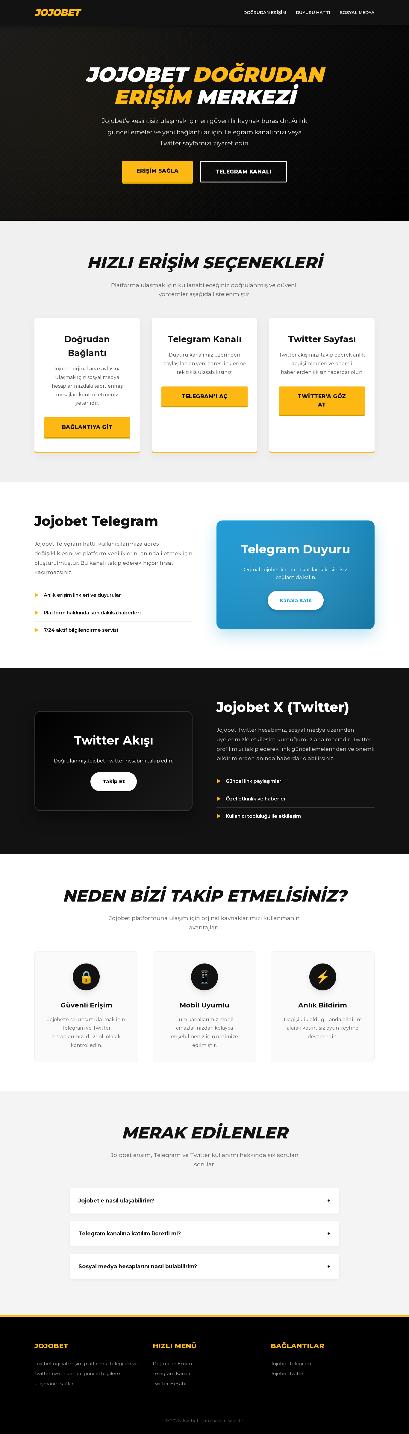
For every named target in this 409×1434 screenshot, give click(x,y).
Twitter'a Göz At (322, 400)
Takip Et (113, 781)
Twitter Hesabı (169, 1383)
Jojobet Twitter (288, 1373)
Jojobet (57, 12)
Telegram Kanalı (243, 171)
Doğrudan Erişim (264, 12)
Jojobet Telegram (291, 1363)
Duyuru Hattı (313, 12)
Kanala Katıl (296, 600)
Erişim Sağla (157, 171)
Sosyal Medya (357, 12)
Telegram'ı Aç (204, 396)
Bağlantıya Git (87, 427)
